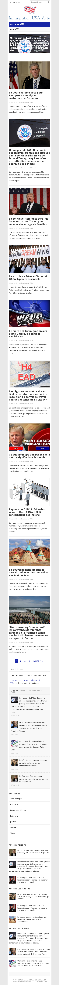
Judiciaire (14, 816)
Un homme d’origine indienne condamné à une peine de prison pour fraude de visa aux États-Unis (33, 963)
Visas (12, 833)
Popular (14, 690)
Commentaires (35, 690)
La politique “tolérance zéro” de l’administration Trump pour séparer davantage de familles (28, 221)
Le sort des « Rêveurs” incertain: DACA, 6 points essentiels (29, 277)
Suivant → (38, 661)
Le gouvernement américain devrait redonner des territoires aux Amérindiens (29, 572)
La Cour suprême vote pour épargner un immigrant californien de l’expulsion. (26, 95)
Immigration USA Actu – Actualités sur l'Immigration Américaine (29, 980)
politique (14, 821)
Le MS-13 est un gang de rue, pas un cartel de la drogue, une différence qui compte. (33, 896)
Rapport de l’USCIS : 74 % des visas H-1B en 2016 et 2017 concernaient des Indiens (27, 512)
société (13, 827)
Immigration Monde (18, 810)
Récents (23, 690)
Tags (13, 692)
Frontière (14, 804)
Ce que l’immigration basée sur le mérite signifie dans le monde (29, 456)
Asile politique (16, 798)
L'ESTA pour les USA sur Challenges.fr (24, 680)
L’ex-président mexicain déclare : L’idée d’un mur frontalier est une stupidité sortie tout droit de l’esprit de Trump (33, 951)
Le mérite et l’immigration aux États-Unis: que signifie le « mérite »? (28, 334)
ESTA (12, 683)
